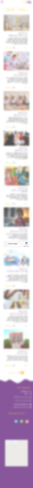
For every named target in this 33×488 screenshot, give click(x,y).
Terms (27, 246)
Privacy (25, 246)
